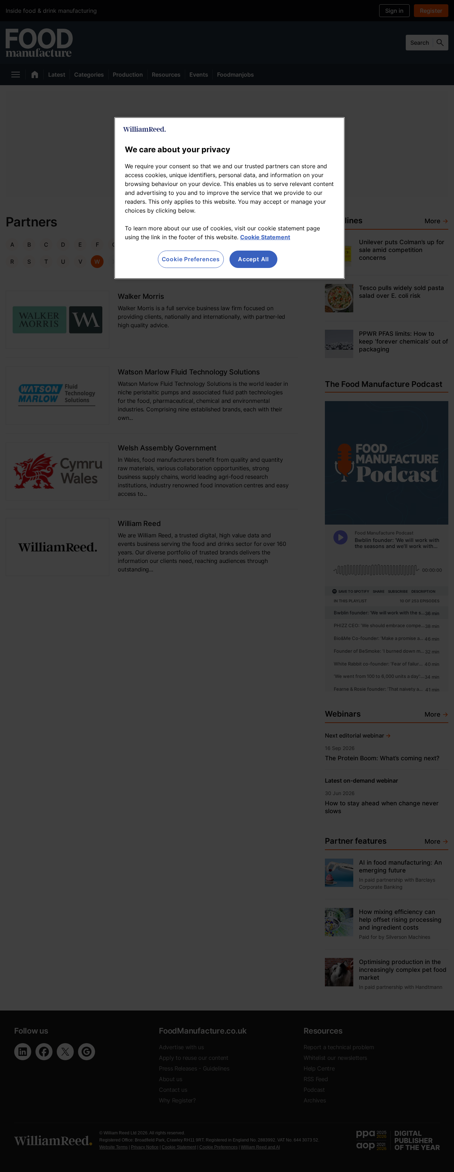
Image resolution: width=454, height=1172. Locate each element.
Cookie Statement (265, 237)
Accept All (253, 259)
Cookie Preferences (191, 259)
